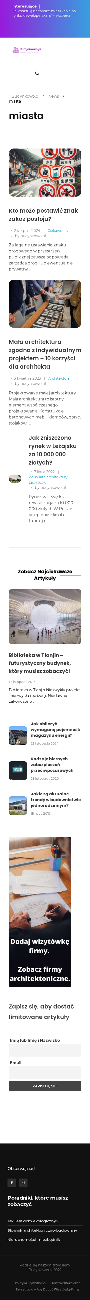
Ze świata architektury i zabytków (49, 480)
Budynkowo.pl (25, 96)
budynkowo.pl (33, 236)
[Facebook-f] (12, 1183)
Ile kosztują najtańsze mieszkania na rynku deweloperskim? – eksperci (44, 13)
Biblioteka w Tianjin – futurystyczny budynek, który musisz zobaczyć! (40, 663)
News (53, 96)
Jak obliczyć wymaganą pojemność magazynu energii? (55, 729)
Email (16, 1062)
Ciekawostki (58, 230)
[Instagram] (23, 1183)
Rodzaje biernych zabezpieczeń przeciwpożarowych (52, 764)
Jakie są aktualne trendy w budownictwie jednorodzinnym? (56, 799)
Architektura (59, 378)
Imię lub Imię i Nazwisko (35, 1040)
